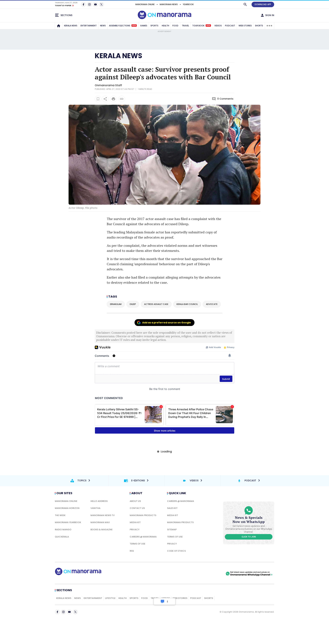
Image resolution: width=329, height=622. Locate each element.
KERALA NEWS (70, 25)
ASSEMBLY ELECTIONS (122, 25)
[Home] (59, 25)
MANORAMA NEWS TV (102, 515)
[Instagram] (89, 4)
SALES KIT (172, 508)
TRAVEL (185, 25)
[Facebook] (83, 4)
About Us (135, 501)
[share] (105, 99)
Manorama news (169, 4)
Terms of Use (137, 543)
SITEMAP (172, 529)
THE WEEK (60, 515)
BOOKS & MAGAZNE (101, 529)
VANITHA (95, 508)
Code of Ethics (176, 551)
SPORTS (154, 25)
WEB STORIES (245, 25)
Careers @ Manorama (143, 536)
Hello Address (99, 501)
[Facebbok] (57, 611)
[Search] (245, 4)
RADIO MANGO (63, 529)
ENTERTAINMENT (89, 25)
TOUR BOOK (201, 25)
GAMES (143, 25)
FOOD (175, 25)
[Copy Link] (121, 99)
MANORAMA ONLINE (145, 4)
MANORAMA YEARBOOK (68, 522)
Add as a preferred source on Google (166, 322)
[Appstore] (213, 573)
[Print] (113, 99)
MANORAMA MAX (100, 522)
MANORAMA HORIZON (67, 508)
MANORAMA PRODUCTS (143, 515)
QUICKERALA (62, 536)
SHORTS (259, 25)
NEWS (103, 25)
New (134, 25)
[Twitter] (101, 4)
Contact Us (137, 508)
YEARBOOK (188, 4)
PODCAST (230, 25)
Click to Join (249, 537)
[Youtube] (95, 4)
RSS (132, 551)
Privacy (134, 529)
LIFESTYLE (110, 598)
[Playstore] (189, 573)
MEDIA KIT (135, 522)
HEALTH (165, 25)
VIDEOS (218, 25)
